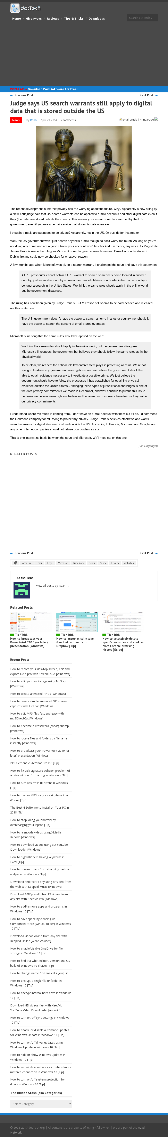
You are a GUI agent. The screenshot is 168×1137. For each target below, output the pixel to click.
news (92, 562)
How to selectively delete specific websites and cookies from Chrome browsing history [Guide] (123, 644)
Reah (33, 120)
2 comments (68, 120)
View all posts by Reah (52, 585)
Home (16, 18)
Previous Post (24, 95)
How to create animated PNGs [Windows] (38, 694)
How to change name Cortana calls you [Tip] (39, 973)
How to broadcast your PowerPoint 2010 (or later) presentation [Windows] (29, 642)
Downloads (97, 18)
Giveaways (34, 18)
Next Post (146, 95)
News (16, 120)
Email (39, 562)
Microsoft (63, 562)
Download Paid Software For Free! (52, 89)
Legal (50, 562)
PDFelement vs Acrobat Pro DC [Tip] (34, 763)
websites (129, 562)
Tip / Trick (21, 634)
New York (78, 562)
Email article (130, 119)
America (27, 562)
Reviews (53, 18)
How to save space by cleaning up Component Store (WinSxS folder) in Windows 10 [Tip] (40, 924)
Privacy (115, 562)
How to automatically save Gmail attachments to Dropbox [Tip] (75, 642)
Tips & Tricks (74, 18)
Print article (147, 119)
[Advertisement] (84, 54)
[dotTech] (25, 11)
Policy (103, 562)
